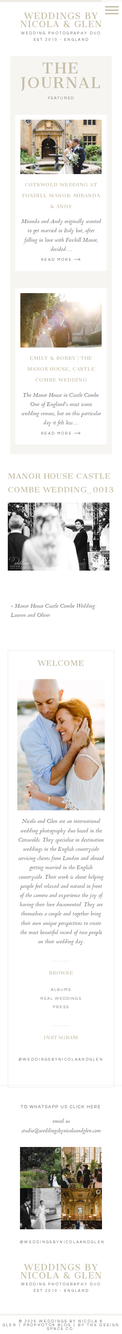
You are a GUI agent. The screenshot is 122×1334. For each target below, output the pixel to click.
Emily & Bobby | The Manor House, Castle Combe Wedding (61, 369)
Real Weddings (61, 998)
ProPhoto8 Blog (47, 1325)
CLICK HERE (85, 1106)
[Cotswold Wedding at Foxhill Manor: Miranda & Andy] (61, 147)
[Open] (40, 1167)
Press (61, 1007)
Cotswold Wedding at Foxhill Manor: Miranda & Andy (61, 195)
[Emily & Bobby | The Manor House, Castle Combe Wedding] (61, 320)
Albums (61, 989)
